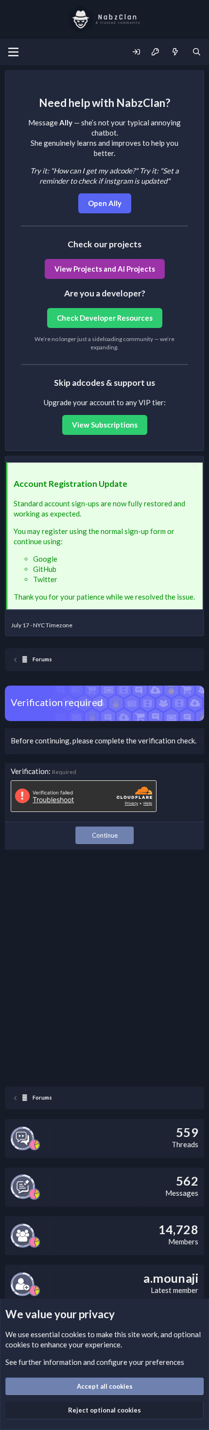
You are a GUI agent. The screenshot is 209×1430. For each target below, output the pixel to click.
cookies (73, 1334)
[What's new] (175, 52)
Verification (30, 771)
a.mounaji (170, 1278)
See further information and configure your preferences (94, 1362)
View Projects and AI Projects (104, 268)
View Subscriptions (105, 424)
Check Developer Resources (105, 317)
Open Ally (105, 203)
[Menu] (13, 52)
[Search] (196, 52)
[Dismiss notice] (194, 467)
